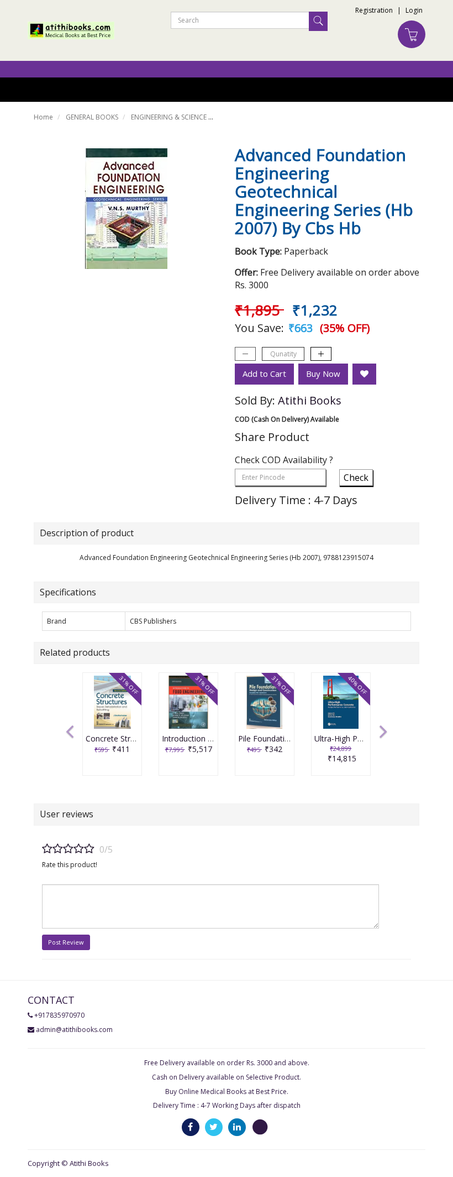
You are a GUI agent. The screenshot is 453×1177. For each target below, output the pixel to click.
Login (414, 10)
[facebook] (190, 1127)
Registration (374, 10)
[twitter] (214, 1127)
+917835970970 (59, 1015)
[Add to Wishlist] (364, 374)
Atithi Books (309, 400)
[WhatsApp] (260, 1127)
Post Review (66, 942)
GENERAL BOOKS (92, 117)
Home (43, 117)
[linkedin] (237, 1127)
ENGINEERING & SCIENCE (169, 117)
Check (356, 477)
